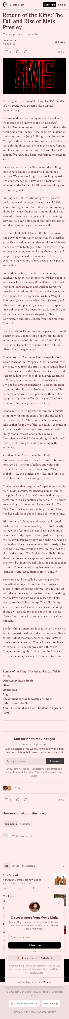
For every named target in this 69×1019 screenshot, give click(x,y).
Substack (18, 1011)
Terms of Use (52, 965)
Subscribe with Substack (36, 958)
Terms (46, 991)
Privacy (37, 991)
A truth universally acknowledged (22, 879)
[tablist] (17, 824)
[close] (59, 903)
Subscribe (49, 4)
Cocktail (9, 896)
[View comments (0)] (17, 51)
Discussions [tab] (28, 865)
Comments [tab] (11, 824)
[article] (34, 881)
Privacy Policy (36, 972)
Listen (61, 42)
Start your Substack (25, 1003)
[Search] (63, 866)
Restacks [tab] (25, 824)
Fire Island (10, 875)
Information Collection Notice (45, 969)
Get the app (51, 1003)
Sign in (62, 4)
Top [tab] (7, 865)
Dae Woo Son (9, 40)
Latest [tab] (15, 865)
